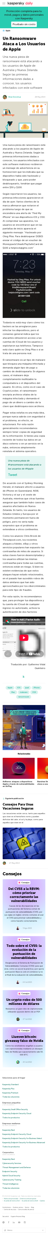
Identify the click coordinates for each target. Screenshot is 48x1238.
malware (23, 692)
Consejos (25, 883)
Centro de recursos (10, 1209)
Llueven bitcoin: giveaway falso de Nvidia (24, 1039)
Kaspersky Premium (10, 1093)
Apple (7, 31)
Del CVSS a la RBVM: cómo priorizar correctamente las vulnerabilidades (24, 895)
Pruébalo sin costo (24, 24)
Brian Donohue (15, 97)
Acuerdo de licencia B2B (30, 1201)
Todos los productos (11, 1118)
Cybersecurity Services (11, 1163)
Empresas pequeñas (11, 1103)
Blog (32, 1207)
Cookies (42, 1201)
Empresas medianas (11, 1123)
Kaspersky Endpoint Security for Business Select (22, 1138)
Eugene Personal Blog (18, 1216)
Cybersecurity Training (11, 1180)
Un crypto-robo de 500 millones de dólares (24, 1002)
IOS (18, 688)
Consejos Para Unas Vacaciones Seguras (18, 806)
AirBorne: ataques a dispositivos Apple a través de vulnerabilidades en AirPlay (18, 783)
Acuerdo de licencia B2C (12, 1201)
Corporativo (8, 1152)
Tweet (12, 475)
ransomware (23, 697)
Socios (27, 1207)
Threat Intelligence (10, 1184)
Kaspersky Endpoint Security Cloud (16, 1113)
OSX (34, 692)
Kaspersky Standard (10, 1085)
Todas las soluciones (10, 1097)
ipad (27, 688)
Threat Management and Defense (16, 1167)
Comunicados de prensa (26, 1209)
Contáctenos (6, 1207)
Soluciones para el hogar (13, 1078)
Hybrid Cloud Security (11, 1176)
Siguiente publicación (14, 798)
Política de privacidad (11, 1199)
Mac (13, 692)
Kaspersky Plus (8, 1089)
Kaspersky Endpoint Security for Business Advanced (23, 1143)
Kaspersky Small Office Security (15, 1109)
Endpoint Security (9, 1171)
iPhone (37, 688)
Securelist (5, 1216)
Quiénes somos (18, 1207)
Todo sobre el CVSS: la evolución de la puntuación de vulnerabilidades (24, 952)
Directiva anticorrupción (28, 1199)
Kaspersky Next (8, 1130)
